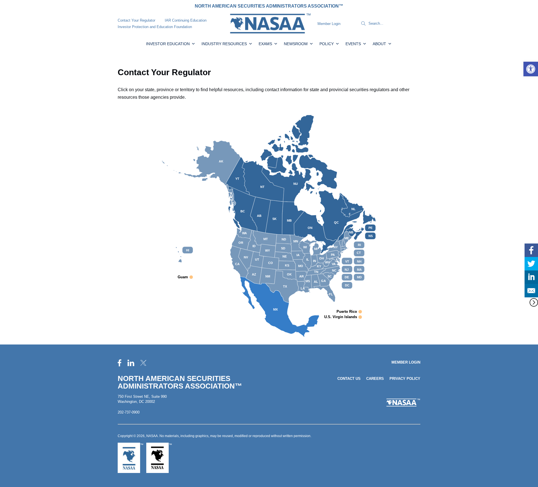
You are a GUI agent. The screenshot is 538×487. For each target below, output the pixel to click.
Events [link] (353, 44)
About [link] (379, 44)
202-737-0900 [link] (129, 412)
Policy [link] (326, 44)
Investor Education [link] (168, 44)
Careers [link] (375, 378)
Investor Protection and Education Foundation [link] (155, 27)
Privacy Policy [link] (404, 378)
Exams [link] (265, 44)
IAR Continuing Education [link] (186, 20)
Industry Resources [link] (224, 44)
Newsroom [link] (296, 44)
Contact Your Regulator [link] (136, 20)
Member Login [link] (328, 24)
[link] (530, 69)
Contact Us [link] (349, 378)
